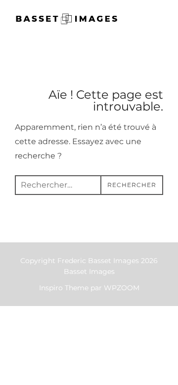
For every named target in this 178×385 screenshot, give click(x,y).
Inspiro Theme (64, 287)
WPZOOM (121, 287)
